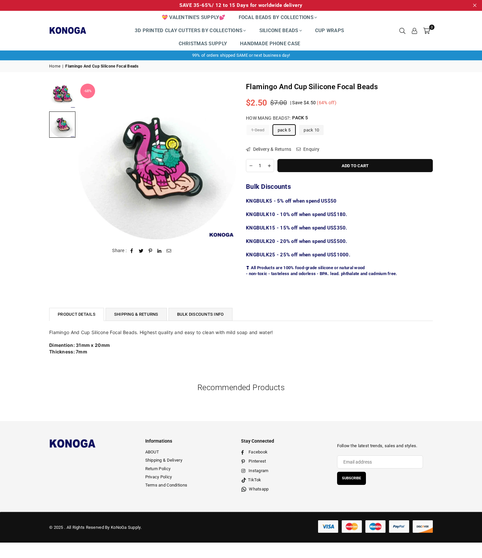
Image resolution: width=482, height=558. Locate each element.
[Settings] (414, 30)
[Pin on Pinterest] (150, 251)
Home (54, 66)
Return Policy (158, 468)
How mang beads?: (277, 117)
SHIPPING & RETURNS (136, 314)
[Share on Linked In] (159, 251)
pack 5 (284, 129)
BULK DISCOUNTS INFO (200, 314)
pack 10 (311, 129)
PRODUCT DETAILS (76, 314)
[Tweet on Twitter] (141, 251)
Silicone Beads (278, 30)
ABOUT (152, 451)
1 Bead (258, 129)
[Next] (227, 160)
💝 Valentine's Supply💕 (194, 17)
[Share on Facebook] (132, 251)
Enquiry (310, 148)
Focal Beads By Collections (276, 17)
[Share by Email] (169, 251)
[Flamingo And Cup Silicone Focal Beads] (62, 95)
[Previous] (87, 160)
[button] (426, 30)
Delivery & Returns (271, 148)
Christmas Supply (203, 44)
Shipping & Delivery (163, 460)
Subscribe (351, 478)
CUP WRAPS (329, 30)
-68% (87, 91)
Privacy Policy (158, 476)
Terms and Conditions (166, 485)
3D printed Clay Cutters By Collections (189, 30)
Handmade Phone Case (270, 44)
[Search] (402, 30)
